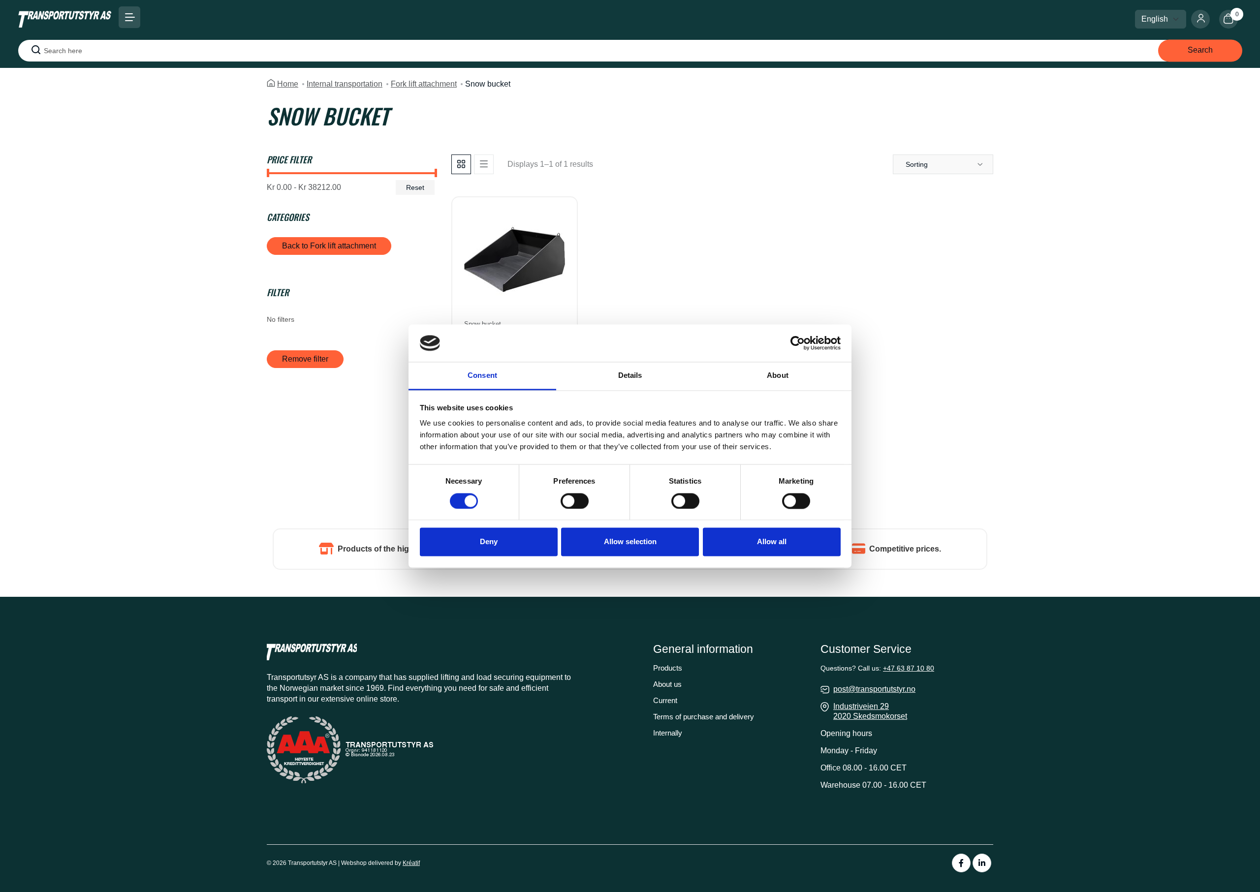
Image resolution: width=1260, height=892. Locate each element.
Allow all (772, 542)
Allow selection (630, 542)
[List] (484, 164)
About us (667, 684)
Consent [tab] (482, 375)
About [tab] (777, 375)
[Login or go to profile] (1205, 19)
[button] (943, 164)
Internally (667, 733)
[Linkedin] (982, 863)
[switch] (575, 501)
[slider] (268, 173)
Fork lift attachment (424, 84)
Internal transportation (344, 84)
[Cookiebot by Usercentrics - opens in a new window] (798, 343)
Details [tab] (630, 375)
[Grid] (461, 164)
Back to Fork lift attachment (329, 246)
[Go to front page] (64, 18)
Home (287, 84)
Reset (415, 187)
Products (667, 668)
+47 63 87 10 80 (908, 668)
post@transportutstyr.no (874, 689)
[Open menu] (129, 17)
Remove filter (305, 359)
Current (665, 700)
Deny (489, 542)
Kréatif (411, 863)
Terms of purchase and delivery (703, 716)
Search (1200, 50)
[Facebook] (961, 863)
